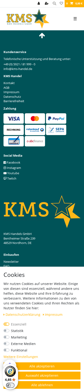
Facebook (13, 162)
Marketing (19, 337)
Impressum (54, 314)
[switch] (10, 385)
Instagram (13, 168)
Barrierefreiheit (14, 101)
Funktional (19, 350)
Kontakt (9, 83)
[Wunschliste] (61, 3)
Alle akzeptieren (42, 366)
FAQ (6, 266)
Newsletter (11, 261)
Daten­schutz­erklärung (23, 314)
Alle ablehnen (42, 385)
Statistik (17, 331)
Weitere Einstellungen (21, 356)
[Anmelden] (39, 3)
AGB (6, 87)
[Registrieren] (47, 3)
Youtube (13, 173)
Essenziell (18, 324)
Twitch (11, 178)
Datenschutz (12, 97)
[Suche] (54, 3)
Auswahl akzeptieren (42, 375)
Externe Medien (23, 343)
